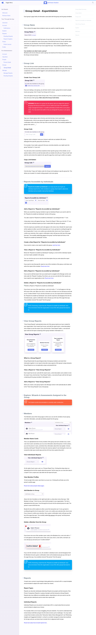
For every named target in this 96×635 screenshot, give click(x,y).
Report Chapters (8, 39)
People (4, 59)
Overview (4, 22)
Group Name (78, 13)
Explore (4, 30)
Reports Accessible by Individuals (83, 20)
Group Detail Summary (80, 9)
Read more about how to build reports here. (35, 622)
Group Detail (7, 67)
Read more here (45, 266)
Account (4, 25)
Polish (4, 41)
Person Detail (7, 62)
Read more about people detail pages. (34, 485)
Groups (4, 65)
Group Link (78, 16)
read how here (56, 245)
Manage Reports (8, 73)
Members (77, 31)
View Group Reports (80, 24)
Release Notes (6, 15)
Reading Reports (8, 36)
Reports (4, 33)
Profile (4, 47)
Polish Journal (7, 44)
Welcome (4, 13)
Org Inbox (5, 57)
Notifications (7, 28)
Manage (4, 70)
